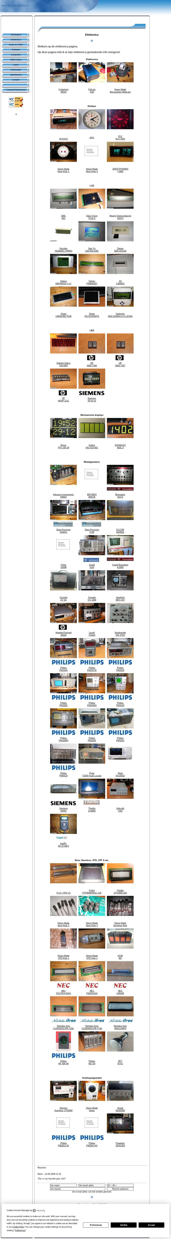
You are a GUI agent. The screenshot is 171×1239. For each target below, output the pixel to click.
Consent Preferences (16, 90)
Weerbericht (15, 75)
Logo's (16, 65)
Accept (151, 1225)
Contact (15, 80)
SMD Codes (15, 60)
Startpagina (16, 34)
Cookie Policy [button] (18, 1227)
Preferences (96, 1225)
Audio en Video (16, 45)
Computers (16, 55)
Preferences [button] (20, 1230)
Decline (123, 1225)
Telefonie (16, 50)
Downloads (16, 70)
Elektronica (16, 39)
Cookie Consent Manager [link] (18, 1210)
